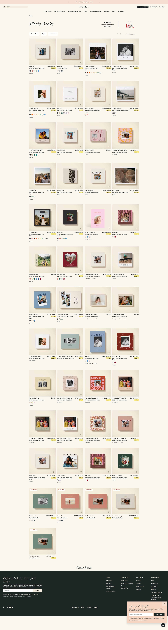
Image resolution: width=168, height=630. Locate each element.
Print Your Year (33, 315)
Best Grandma (89, 191)
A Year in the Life (90, 232)
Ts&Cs (89, 607)
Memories (60, 66)
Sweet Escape (33, 274)
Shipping (153, 586)
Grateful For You (89, 150)
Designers (108, 580)
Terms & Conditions (23, 594)
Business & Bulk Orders (110, 587)
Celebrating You (34, 398)
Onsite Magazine (110, 591)
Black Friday (124, 588)
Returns (153, 589)
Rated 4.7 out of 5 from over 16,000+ (107, 25)
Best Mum (32, 476)
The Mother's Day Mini (91, 274)
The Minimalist (33, 109)
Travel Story (32, 191)
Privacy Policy (32, 594)
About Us (138, 580)
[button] (164, 603)
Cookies (95, 607)
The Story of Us (116, 66)
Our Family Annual (62, 315)
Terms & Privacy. (160, 618)
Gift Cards (108, 583)
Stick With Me (116, 356)
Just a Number (89, 109)
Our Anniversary (89, 516)
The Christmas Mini (118, 274)
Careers (138, 583)
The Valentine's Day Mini (119, 150)
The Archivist (33, 232)
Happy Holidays (117, 476)
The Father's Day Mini (35, 150)
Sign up (37, 591)
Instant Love (60, 191)
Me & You (59, 232)
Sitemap (138, 589)
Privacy (83, 607)
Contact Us (154, 583)
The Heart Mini (61, 274)
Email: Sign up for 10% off (127, 584)
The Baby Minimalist (91, 315)
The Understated (90, 66)
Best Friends (61, 476)
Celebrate (115, 232)
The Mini (59, 109)
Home (30, 16)
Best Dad (32, 66)
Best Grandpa (61, 150)
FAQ (152, 580)
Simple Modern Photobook (65, 356)
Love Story (115, 191)
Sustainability (140, 586)
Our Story (87, 356)
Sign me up (159, 615)
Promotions (124, 580)
